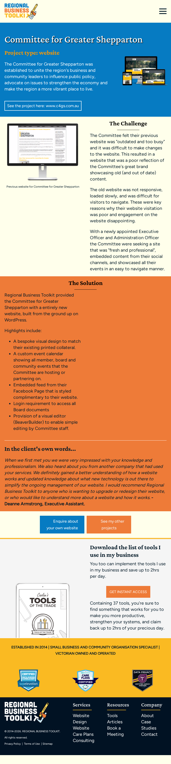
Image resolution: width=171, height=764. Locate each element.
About (147, 715)
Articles (114, 722)
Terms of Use (32, 743)
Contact (149, 734)
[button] (42, 106)
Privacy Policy (12, 743)
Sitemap (48, 743)
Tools (112, 715)
